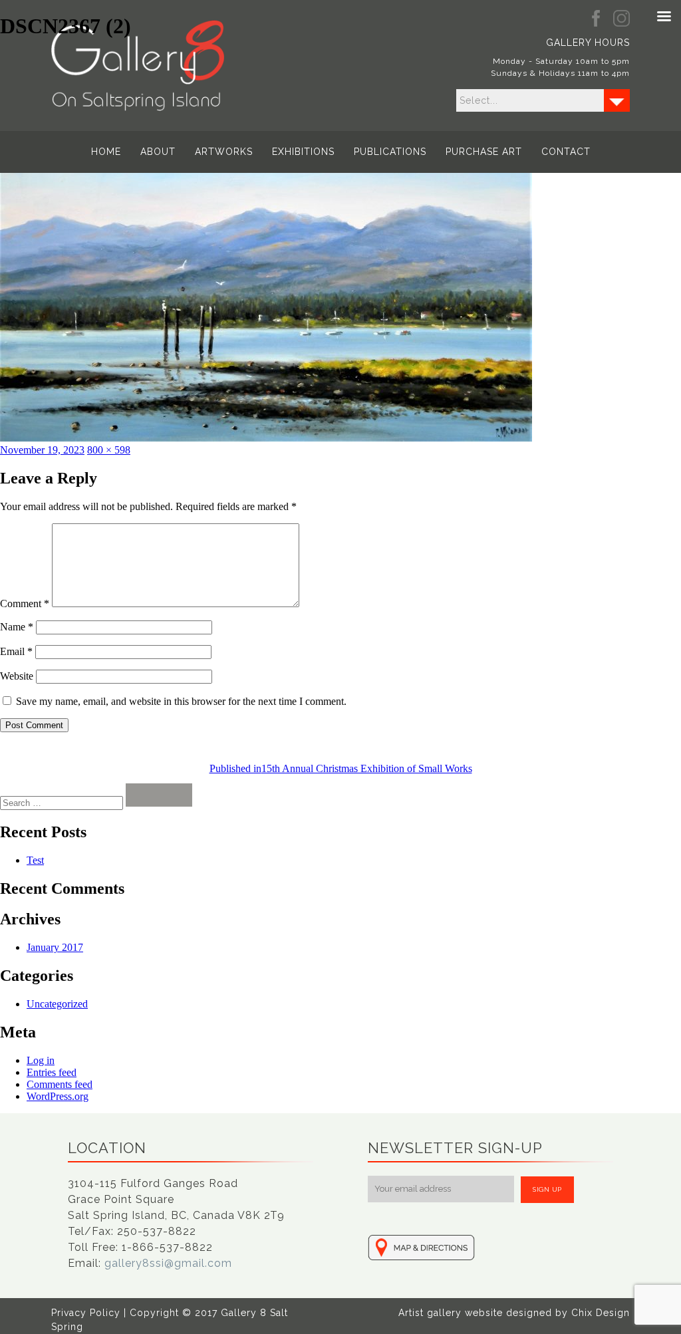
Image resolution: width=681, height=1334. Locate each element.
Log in (41, 1060)
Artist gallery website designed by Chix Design (514, 1312)
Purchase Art (484, 151)
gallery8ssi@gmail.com (168, 1263)
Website (16, 676)
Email (16, 651)
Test (35, 860)
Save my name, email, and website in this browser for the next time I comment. (181, 701)
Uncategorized (57, 1003)
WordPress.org (57, 1096)
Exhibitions (303, 151)
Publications (390, 151)
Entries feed (51, 1072)
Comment (24, 603)
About (158, 151)
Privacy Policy (85, 1312)
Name (16, 626)
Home (106, 151)
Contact (566, 151)
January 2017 (55, 947)
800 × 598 (108, 450)
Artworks (224, 151)
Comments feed (59, 1084)
